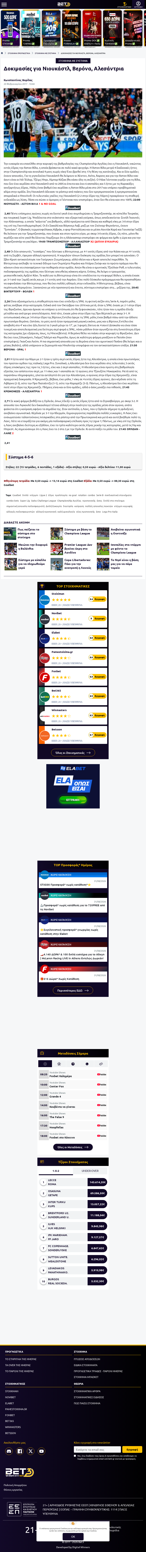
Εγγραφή (132, 1449)
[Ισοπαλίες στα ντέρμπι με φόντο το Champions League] (103, 549)
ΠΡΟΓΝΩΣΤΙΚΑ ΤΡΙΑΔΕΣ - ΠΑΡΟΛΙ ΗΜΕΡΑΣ (98, 1371)
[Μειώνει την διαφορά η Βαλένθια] (10, 549)
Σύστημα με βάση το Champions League (78, 531)
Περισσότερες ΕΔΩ (70, 990)
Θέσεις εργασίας (13, 1489)
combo (91, 495)
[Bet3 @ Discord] (9, 1451)
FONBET (10, 1415)
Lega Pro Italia (110, 511)
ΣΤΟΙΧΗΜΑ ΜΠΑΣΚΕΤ (86, 1376)
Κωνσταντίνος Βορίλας (18, 80)
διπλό (25, 495)
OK (73, 1536)
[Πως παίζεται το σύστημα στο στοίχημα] (10, 533)
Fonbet (56, 671)
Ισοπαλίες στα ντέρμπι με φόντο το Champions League (126, 548)
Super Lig (25, 500)
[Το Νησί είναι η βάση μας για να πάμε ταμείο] (103, 564)
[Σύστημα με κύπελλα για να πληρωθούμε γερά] (10, 564)
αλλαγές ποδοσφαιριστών (20, 511)
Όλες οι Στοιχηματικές (70, 753)
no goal (73, 495)
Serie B (99, 495)
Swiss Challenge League (43, 500)
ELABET (9, 1403)
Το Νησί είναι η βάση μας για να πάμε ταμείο (125, 563)
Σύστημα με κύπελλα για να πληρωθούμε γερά (32, 563)
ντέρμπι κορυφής (123, 506)
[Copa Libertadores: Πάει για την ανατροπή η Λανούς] (57, 564)
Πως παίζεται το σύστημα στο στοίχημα (28, 533)
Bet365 (56, 690)
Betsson (57, 729)
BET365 (9, 1420)
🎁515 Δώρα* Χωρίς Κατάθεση (59, 979)
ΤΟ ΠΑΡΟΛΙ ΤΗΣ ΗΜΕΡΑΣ (19, 1371)
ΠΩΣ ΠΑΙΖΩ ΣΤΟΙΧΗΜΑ (87, 1403)
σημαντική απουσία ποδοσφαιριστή (25, 506)
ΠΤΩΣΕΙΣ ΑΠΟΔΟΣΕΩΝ (87, 1359)
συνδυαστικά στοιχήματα (118, 495)
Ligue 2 (43, 495)
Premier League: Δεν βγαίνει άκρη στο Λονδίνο (78, 548)
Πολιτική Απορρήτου (15, 1485)
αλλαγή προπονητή (46, 511)
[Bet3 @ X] (30, 1451)
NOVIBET (10, 1397)
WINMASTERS (13, 1427)
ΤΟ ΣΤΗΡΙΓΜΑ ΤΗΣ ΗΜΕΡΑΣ (20, 1359)
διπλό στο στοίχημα (113, 500)
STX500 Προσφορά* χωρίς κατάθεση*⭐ (65, 884)
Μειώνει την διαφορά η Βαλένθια (33, 546)
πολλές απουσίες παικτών (99, 506)
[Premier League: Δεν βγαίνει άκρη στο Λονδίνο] (57, 549)
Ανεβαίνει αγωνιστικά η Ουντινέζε (125, 531)
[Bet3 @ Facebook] (20, 1451)
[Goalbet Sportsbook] (73, 208)
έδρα (51, 495)
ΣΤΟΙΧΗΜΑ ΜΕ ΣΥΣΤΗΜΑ (45, 53)
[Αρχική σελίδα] (2, 53)
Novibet (57, 613)
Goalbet (16, 495)
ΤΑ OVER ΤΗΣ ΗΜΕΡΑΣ (18, 1365)
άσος (99, 500)
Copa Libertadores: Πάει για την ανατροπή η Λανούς (77, 563)
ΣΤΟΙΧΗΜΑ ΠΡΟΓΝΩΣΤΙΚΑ (19, 53)
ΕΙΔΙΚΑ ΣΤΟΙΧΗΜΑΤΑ (85, 1365)
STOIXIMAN (11, 1391)
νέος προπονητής (85, 511)
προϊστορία (61, 495)
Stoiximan (58, 593)
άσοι (98, 511)
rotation (82, 495)
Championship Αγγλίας (69, 500)
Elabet (56, 632)
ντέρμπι (34, 495)
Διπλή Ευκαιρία (54, 506)
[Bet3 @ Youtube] (41, 1451)
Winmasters (59, 710)
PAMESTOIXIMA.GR (16, 1409)
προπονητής (88, 500)
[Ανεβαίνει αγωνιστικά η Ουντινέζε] (103, 533)
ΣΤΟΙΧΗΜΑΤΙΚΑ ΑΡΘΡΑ (87, 1391)
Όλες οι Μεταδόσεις (70, 1147)
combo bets (12, 500)
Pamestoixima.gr (62, 652)
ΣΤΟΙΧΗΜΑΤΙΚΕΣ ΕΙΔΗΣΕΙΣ (89, 1397)
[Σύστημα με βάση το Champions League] (57, 533)
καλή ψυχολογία (66, 511)
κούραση (79, 506)
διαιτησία (68, 506)
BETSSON (10, 1433)
